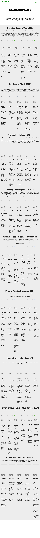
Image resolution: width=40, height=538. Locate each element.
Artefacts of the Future (13, 15)
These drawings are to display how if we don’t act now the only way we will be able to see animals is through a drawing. (4, 221)
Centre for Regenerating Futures (9, 535)
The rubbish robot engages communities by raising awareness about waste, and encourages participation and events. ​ (10, 65)
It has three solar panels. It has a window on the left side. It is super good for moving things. (23, 435)
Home (7, 15)
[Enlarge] (6, 146)
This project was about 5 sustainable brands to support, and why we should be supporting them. (16, 62)
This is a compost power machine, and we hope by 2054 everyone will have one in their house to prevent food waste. (36, 385)
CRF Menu (36, 2)
